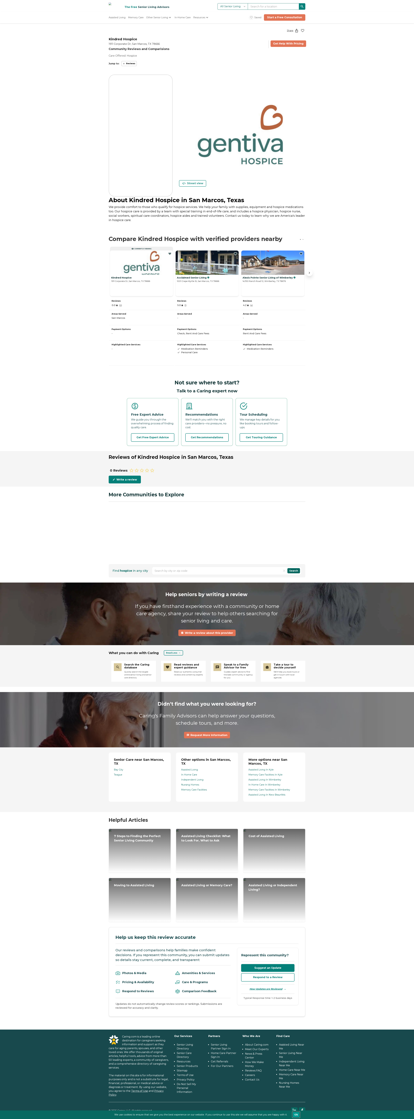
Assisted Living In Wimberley (264, 779)
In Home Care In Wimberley (264, 784)
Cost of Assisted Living (266, 836)
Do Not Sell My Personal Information (186, 1088)
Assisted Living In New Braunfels (266, 794)
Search (293, 570)
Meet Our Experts (256, 1049)
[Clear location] (284, 570)
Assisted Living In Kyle (261, 769)
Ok (296, 1114)
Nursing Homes (190, 784)
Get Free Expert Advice (152, 437)
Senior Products (187, 1066)
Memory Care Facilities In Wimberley (269, 789)
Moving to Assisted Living (134, 885)
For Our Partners (222, 1066)
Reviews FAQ (253, 1070)
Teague (118, 774)
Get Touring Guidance (261, 437)
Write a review (126, 479)
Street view (195, 183)
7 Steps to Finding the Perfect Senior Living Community (137, 838)
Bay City (118, 769)
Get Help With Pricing (288, 43)
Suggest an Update (267, 967)
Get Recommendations (207, 437)
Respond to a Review (268, 977)
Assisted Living (189, 769)
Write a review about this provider (209, 632)
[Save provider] (302, 30)
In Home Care (189, 774)
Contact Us (252, 1079)
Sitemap (182, 1070)
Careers (250, 1075)
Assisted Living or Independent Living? (273, 887)
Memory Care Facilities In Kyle (265, 774)
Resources (183, 1061)
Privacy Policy (186, 1079)
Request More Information (209, 735)
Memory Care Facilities (194, 789)
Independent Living (192, 779)
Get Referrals (219, 1061)
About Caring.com (256, 1044)
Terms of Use (139, 1090)
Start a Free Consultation (284, 17)
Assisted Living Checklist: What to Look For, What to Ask (205, 838)
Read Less (171, 653)
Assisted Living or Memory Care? (206, 885)
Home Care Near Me (292, 1069)
